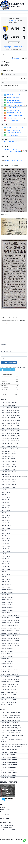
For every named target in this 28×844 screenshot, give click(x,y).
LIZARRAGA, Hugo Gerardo (14, 115)
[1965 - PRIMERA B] (14, 530)
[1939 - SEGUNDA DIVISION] (14, 461)
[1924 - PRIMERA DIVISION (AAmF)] (14, 423)
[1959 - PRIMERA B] (14, 515)
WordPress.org (4, 814)
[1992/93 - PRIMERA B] (14, 605)
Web (2, 358)
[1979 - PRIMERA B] (14, 566)
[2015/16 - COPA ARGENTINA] (14, 767)
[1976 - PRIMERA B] (14, 559)
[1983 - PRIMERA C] (14, 577)
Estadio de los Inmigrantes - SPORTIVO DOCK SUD (14, 46)
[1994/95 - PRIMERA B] (14, 610)
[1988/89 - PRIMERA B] (14, 595)
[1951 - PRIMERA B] (14, 495)
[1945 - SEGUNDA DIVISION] (14, 479)
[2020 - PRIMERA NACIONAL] (14, 687)
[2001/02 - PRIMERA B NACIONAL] (14, 628)
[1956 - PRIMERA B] (14, 507)
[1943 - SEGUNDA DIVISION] (14, 472)
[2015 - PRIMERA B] (14, 671)
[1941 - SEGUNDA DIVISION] (14, 466)
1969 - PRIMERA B (10, 21)
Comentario (4, 324)
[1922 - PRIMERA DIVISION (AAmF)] (14, 418)
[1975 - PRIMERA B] (14, 556)
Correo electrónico (7, 351)
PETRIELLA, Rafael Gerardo (14, 105)
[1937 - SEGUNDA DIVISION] (14, 456)
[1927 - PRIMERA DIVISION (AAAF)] (14, 431)
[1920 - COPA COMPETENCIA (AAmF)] (14, 720)
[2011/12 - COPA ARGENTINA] (14, 757)
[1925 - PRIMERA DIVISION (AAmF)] (14, 425)
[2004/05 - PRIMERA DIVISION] (14, 636)
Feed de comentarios (6, 812)
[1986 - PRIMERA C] (14, 587)
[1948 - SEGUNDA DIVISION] (14, 487)
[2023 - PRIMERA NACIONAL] (14, 694)
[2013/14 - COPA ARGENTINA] (14, 762)
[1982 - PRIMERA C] (14, 574)
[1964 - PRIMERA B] (14, 528)
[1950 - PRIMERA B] (14, 492)
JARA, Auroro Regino (13, 110)
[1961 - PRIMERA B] (14, 520)
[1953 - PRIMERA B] (14, 500)
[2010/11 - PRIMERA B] (14, 653)
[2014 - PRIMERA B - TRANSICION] (14, 669)
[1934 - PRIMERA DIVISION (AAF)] (14, 449)
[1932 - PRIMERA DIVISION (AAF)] (14, 443)
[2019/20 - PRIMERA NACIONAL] (14, 684)
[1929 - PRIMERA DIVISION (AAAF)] (14, 436)
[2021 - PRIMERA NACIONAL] (14, 689)
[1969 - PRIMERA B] (14, 541)
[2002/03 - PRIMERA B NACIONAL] (14, 630)
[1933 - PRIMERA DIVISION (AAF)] (14, 446)
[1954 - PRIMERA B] (14, 502)
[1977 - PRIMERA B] (14, 561)
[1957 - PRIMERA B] (14, 510)
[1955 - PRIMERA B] (14, 505)
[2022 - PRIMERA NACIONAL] (14, 692)
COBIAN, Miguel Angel (13, 130)
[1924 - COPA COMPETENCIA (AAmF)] (14, 725)
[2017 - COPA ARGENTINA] (14, 770)
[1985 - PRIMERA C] (14, 584)
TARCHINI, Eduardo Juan (14, 100)
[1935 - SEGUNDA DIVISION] (14, 451)
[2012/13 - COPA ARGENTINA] (14, 760)
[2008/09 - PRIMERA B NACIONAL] (14, 646)
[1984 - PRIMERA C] (14, 582)
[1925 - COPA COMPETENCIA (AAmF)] (14, 728)
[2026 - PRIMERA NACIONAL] (14, 702)
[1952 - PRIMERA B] (14, 497)
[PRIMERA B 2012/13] (14, 705)
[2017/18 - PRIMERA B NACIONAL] (14, 679)
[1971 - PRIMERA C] (14, 546)
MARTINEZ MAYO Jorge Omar (14, 160)
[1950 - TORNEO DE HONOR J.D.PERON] (14, 747)
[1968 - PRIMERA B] (14, 538)
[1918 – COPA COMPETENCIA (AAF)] (14, 715)
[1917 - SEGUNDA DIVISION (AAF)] (14, 402)
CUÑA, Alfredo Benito (13, 120)
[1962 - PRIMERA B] (14, 523)
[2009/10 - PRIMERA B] (14, 648)
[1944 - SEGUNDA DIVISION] (14, 474)
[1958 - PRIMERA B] (14, 513)
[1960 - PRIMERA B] (14, 518)
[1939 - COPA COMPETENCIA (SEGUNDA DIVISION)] (14, 741)
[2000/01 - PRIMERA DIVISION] (14, 625)
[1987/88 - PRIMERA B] (14, 592)
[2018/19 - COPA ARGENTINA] (14, 775)
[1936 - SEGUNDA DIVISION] (14, 454)
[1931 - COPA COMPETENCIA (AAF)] (14, 733)
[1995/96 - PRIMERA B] (14, 612)
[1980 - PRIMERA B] (14, 569)
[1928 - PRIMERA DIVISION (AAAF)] (14, 433)
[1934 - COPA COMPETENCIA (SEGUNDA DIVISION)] (14, 736)
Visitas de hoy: (7, 827)
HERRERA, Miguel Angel (14, 97)
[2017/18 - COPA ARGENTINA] (14, 772)
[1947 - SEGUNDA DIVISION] (14, 484)
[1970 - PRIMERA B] (14, 543)
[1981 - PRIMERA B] (14, 571)
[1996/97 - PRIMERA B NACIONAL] (14, 615)
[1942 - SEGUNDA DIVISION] (14, 469)
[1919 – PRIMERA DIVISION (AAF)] (14, 408)
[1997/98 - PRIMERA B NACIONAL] (14, 618)
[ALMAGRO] (14, 37)
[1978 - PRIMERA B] (14, 564)
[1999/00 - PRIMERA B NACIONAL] (14, 623)
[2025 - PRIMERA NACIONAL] (14, 700)
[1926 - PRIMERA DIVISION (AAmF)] (14, 428)
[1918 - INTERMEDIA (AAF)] (14, 405)
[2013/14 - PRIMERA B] (14, 666)
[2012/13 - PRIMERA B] (14, 659)
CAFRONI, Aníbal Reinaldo (14, 113)
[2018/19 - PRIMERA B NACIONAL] (14, 682)
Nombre (4, 344)
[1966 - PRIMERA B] (14, 533)
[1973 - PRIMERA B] (14, 551)
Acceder (2, 807)
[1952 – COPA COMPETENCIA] (14, 752)
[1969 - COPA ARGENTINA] (14, 754)
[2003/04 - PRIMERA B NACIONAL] (14, 633)
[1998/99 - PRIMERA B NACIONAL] (14, 620)
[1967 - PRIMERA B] (14, 536)
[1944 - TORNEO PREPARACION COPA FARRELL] (14, 477)
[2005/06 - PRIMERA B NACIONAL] (14, 638)
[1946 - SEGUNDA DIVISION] (14, 482)
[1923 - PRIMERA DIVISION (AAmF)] (14, 420)
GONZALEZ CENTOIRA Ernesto (10, 142)
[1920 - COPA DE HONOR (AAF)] (14, 723)
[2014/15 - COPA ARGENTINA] (14, 765)
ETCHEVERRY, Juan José (14, 108)
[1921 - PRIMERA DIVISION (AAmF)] (14, 415)
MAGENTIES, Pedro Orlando (15, 102)
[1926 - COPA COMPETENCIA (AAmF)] (14, 730)
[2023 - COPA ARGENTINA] (14, 778)
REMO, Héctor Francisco (14, 132)
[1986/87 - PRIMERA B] (14, 589)
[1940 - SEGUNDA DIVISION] (14, 464)
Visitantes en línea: (8, 825)
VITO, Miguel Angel (12, 135)
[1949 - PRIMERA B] (14, 489)
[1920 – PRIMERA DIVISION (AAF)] (14, 413)
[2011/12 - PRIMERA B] (14, 656)
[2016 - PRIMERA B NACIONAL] (14, 674)
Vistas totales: (7, 830)
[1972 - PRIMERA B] (14, 548)
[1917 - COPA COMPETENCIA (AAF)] (14, 712)
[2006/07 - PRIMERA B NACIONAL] (14, 641)
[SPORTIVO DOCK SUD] (14, 28)
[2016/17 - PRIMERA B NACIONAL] (14, 677)
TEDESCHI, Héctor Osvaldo (15, 127)
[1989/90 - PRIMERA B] (14, 597)
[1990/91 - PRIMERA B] (14, 600)
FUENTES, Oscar (17, 59)
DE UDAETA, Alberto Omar (14, 95)
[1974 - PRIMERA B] (14, 554)
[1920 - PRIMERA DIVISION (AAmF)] (14, 410)
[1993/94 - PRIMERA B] (14, 607)
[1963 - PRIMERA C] (14, 525)
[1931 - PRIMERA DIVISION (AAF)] (14, 441)
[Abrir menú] (26, 5)
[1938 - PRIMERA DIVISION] (14, 459)
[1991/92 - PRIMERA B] (14, 602)
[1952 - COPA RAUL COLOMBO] (14, 749)
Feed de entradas (5, 809)
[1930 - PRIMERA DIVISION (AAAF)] (14, 438)
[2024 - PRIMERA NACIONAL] (14, 697)
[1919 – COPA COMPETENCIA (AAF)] (14, 717)
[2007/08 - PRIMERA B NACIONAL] (14, 643)
